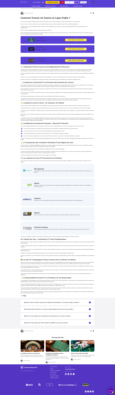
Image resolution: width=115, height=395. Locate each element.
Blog (43, 2)
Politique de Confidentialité (55, 370)
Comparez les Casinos (52, 2)
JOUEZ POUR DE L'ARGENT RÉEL (76, 39)
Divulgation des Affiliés (54, 375)
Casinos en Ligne (36, 6)
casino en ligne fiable (35, 145)
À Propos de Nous (77, 6)
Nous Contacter (36, 2)
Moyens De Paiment (50, 6)
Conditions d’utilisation (54, 377)
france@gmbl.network (70, 369)
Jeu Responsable (53, 372)
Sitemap (51, 368)
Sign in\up (84, 2)
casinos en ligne (38, 117)
